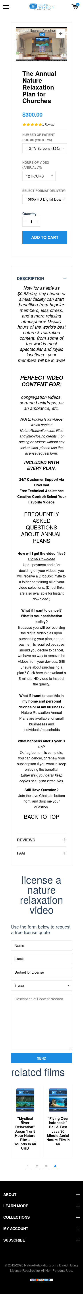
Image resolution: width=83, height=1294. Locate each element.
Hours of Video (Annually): (35, 165)
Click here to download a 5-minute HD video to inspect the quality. (42, 678)
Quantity (29, 213)
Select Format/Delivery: (44, 190)
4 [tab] (55, 1165)
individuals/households (41, 729)
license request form (41, 453)
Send (41, 1058)
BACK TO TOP (41, 816)
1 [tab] (28, 1165)
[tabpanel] (53, 1122)
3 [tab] (46, 1165)
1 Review (48, 124)
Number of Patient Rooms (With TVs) (38, 137)
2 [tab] (37, 1165)
